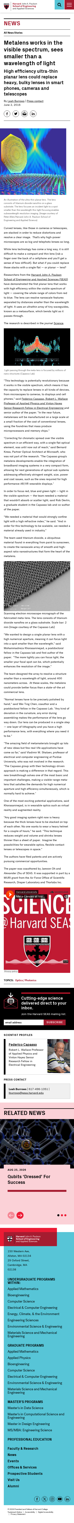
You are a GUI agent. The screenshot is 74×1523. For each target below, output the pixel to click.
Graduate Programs (26, 1345)
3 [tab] (65, 1215)
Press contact (35, 101)
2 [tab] (62, 1215)
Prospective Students (25, 1473)
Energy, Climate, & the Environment (33, 1314)
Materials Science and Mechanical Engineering (32, 1334)
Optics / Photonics (25, 980)
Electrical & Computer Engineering (32, 1307)
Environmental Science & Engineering (35, 1326)
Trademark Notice (15, 1512)
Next (20, 1215)
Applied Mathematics (23, 1289)
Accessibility (30, 1512)
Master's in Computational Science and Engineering (36, 1415)
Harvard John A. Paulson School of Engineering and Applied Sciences (30, 1239)
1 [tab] (58, 1215)
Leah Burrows (16, 101)
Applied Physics (19, 1357)
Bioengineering (18, 1295)
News (12, 1454)
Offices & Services (22, 1467)
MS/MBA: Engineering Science (30, 1430)
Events (13, 1461)
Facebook (37, 1499)
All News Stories (13, 33)
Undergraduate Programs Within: (31, 1280)
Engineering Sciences (23, 1320)
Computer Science (21, 1301)
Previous (11, 1215)
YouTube (60, 1499)
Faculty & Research (23, 1448)
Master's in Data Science (25, 1408)
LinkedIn (67, 1499)
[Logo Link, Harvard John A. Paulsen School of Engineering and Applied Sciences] (20, 6)
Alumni (13, 1486)
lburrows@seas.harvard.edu (26, 1093)
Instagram (52, 1499)
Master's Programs (25, 1401)
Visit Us (14, 1479)
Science (58, 323)
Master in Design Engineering (29, 1424)
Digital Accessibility (45, 1512)
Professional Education (30, 1439)
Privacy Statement (18, 1514)
